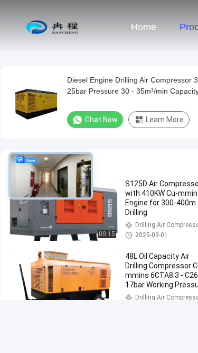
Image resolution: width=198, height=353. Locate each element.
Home (143, 27)
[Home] (51, 26)
